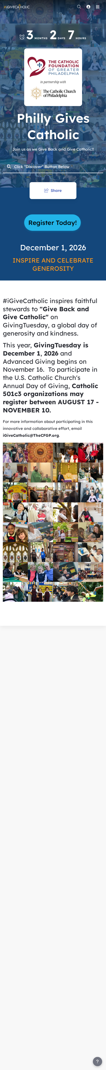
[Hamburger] (97, 6)
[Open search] (79, 6)
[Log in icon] (88, 6)
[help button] (97, 1061)
